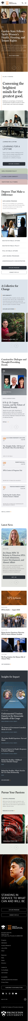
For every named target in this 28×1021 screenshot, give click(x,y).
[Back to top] (25, 999)
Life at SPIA (4, 948)
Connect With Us (14, 272)
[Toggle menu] (25, 3)
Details (5, 421)
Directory (3, 963)
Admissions (4, 942)
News (2, 957)
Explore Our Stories (8, 309)
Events (3, 960)
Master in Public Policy (10, 246)
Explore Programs (14, 267)
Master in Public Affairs (11, 240)
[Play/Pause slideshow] (14, 68)
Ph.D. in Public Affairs (10, 251)
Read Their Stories (14, 55)
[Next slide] (19, 68)
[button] (16, 346)
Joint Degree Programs (10, 256)
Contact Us (4, 967)
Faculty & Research (6, 945)
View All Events (5, 511)
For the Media (4, 970)
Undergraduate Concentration (13, 261)
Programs (3, 940)
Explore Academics (14, 163)
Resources (3, 955)
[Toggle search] (22, 3)
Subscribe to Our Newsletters (14, 987)
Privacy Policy (4, 982)
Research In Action (8, 810)
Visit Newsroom (5, 664)
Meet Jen (14, 577)
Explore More (5, 780)
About (2, 950)
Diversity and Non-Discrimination (9, 979)
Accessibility (4, 977)
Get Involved (4, 972)
